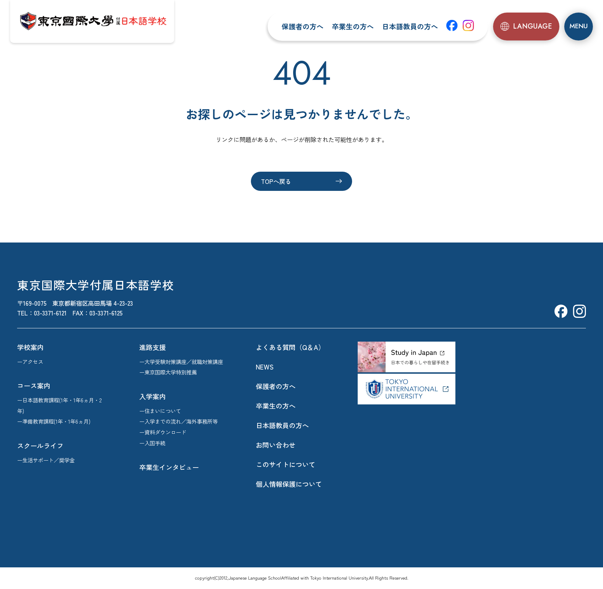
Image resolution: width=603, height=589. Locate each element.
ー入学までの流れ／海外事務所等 (178, 421)
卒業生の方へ (353, 26)
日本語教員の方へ (410, 26)
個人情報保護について (289, 484)
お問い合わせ (276, 445)
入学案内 (152, 396)
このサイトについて (285, 464)
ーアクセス (30, 361)
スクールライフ (40, 445)
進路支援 (152, 347)
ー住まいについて (160, 411)
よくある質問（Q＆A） (290, 347)
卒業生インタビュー (169, 467)
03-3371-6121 (50, 312)
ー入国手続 (152, 443)
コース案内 (33, 385)
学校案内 (30, 347)
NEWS (265, 367)
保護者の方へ (302, 26)
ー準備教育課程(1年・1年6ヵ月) (53, 421)
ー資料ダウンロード (162, 432)
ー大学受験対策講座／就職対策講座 (181, 361)
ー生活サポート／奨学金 (46, 460)
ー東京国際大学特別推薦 (168, 372)
